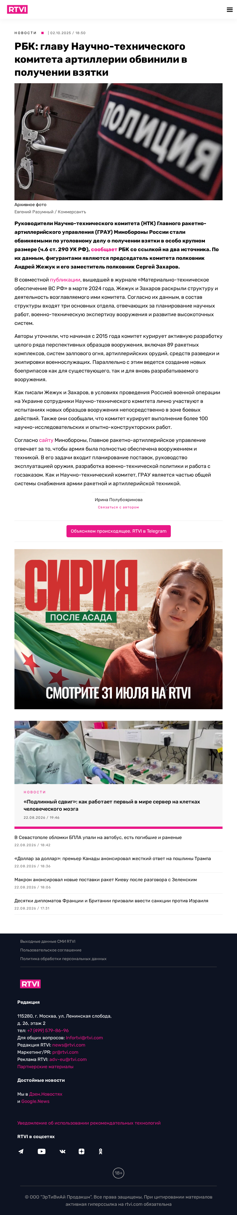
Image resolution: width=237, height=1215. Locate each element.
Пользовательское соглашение (51, 950)
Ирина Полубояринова (118, 499)
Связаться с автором (118, 507)
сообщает (104, 249)
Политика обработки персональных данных (63, 958)
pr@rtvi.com (65, 1052)
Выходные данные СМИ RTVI (47, 941)
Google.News (35, 1101)
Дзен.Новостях (45, 1094)
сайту (46, 440)
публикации (65, 280)
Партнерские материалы (45, 1066)
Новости (25, 33)
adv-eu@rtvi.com (68, 1059)
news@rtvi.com (68, 1045)
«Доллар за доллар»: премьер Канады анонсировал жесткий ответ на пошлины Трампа (112, 858)
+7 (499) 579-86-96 (48, 1030)
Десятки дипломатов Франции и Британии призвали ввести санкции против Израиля (111, 900)
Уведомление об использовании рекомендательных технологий (89, 1123)
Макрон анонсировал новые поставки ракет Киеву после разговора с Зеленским (105, 879)
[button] (230, 9)
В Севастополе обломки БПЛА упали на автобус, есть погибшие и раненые (98, 837)
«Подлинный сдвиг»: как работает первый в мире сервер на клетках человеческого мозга (112, 805)
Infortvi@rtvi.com (84, 1037)
